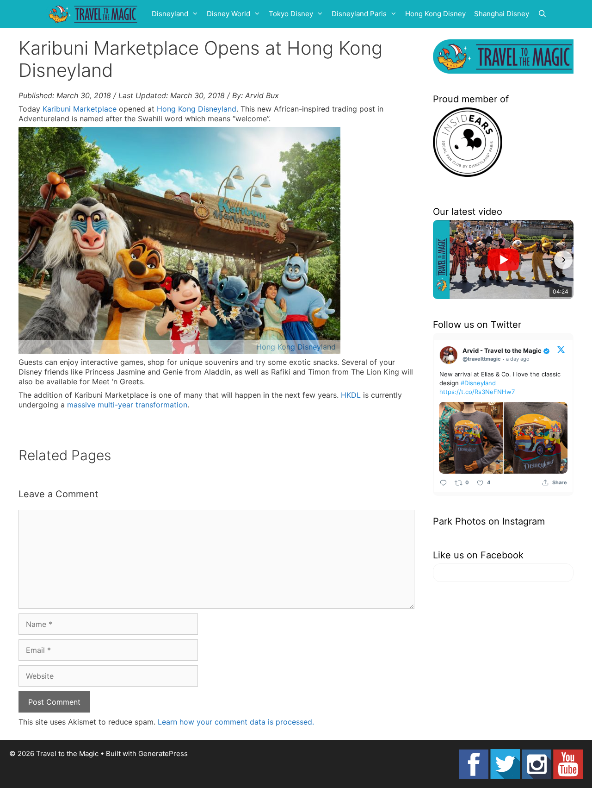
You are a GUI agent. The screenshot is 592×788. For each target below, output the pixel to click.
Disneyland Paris (359, 13)
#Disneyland (478, 383)
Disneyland (170, 13)
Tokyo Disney (291, 13)
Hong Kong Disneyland (196, 108)
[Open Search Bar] (542, 14)
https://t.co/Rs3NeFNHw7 (477, 391)
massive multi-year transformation (127, 404)
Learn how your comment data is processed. (236, 721)
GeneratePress (163, 753)
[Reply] (443, 483)
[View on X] (561, 349)
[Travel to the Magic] (94, 14)
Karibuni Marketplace (80, 108)
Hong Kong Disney (435, 13)
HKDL (351, 395)
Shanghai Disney (501, 13)
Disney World (228, 13)
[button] (443, 260)
